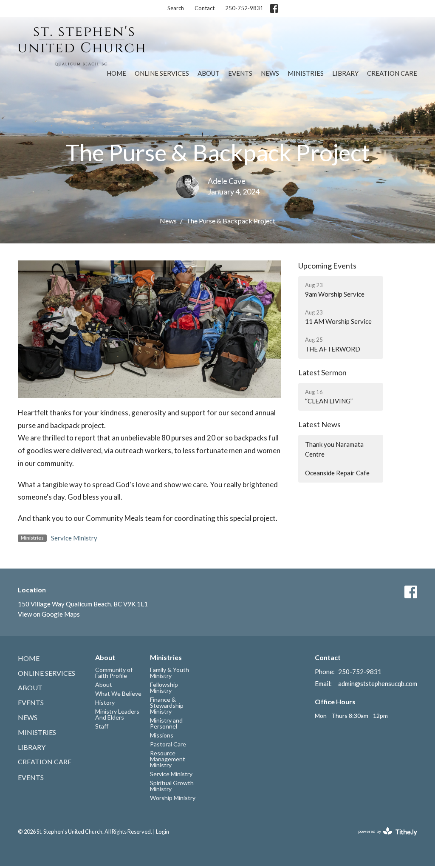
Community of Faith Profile (114, 672)
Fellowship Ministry (164, 687)
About (209, 73)
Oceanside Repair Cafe (337, 473)
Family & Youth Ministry (169, 672)
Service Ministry (74, 538)
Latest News (319, 424)
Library (345, 73)
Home (116, 73)
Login (162, 831)
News (270, 73)
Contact (205, 8)
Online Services (162, 73)
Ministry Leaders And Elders (117, 714)
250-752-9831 (244, 8)
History (105, 702)
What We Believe (118, 693)
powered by (383, 839)
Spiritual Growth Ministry (172, 785)
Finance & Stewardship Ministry (167, 705)
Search (175, 8)
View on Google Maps (49, 614)
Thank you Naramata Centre (334, 449)
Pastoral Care (168, 744)
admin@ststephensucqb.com (377, 683)
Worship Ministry (172, 797)
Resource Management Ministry (167, 759)
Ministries (306, 73)
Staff (101, 726)
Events (240, 73)
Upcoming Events (327, 265)
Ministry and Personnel (166, 723)
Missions (161, 735)
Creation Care (392, 73)
